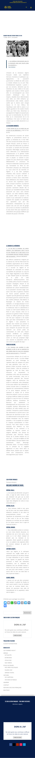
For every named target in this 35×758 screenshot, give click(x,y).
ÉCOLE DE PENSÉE (8, 665)
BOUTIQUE (6, 690)
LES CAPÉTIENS (9, 677)
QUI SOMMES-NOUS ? (9, 650)
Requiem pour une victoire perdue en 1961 (12, 36)
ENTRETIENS (8, 657)
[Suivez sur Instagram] (21, 744)
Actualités (15, 37)
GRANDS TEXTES (9, 672)
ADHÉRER (6, 682)
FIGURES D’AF (8, 670)
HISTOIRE (6, 675)
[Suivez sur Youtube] (17, 744)
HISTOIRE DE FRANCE (11, 680)
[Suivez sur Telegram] (24, 744)
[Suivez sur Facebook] (10, 744)
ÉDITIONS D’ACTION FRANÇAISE (12, 687)
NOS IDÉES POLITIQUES (11, 667)
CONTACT (6, 685)
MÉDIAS (5, 653)
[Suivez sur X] (14, 744)
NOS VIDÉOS (8, 663)
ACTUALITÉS (8, 655)
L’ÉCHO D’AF (8, 660)
